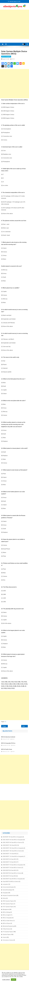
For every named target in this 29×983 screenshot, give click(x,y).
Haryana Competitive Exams (9, 895)
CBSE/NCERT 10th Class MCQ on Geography (13, 848)
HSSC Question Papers (8, 903)
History (4, 898)
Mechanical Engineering (8, 926)
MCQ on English (6, 915)
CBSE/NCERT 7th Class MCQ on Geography (13, 864)
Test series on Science (8, 940)
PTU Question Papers (8, 931)
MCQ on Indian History (8, 920)
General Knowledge (7, 889)
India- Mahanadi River (25, 726)
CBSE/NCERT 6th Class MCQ (9, 859)
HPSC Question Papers (8, 901)
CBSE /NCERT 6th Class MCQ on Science (12, 842)
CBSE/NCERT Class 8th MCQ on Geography (13, 878)
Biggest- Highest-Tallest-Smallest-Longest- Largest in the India (5, 726)
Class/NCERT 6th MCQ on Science (11, 881)
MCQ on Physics (6, 923)
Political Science (6, 929)
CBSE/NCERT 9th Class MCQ (9, 876)
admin (13, 59)
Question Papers (7, 934)
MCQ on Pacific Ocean (6, 749)
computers (5, 884)
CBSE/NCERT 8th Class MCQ (9, 870)
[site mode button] (23, 44)
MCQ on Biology (6, 912)
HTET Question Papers (8, 906)
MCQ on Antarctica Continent (8, 737)
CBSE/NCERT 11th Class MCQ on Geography (13, 856)
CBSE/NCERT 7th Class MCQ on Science (12, 867)
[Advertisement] (14, 24)
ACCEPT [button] (13, 979)
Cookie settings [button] (6, 979)
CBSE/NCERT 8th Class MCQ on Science (12, 873)
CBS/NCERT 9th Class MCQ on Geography (12, 837)
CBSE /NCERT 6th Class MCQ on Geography (13, 839)
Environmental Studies (8, 887)
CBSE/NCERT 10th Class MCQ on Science (12, 850)
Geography (5, 892)
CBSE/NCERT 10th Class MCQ (10, 845)
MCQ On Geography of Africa (8, 743)
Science (5, 937)
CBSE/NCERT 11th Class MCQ (10, 853)
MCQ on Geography (6, 56)
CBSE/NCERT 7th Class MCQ (9, 862)
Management (6, 909)
